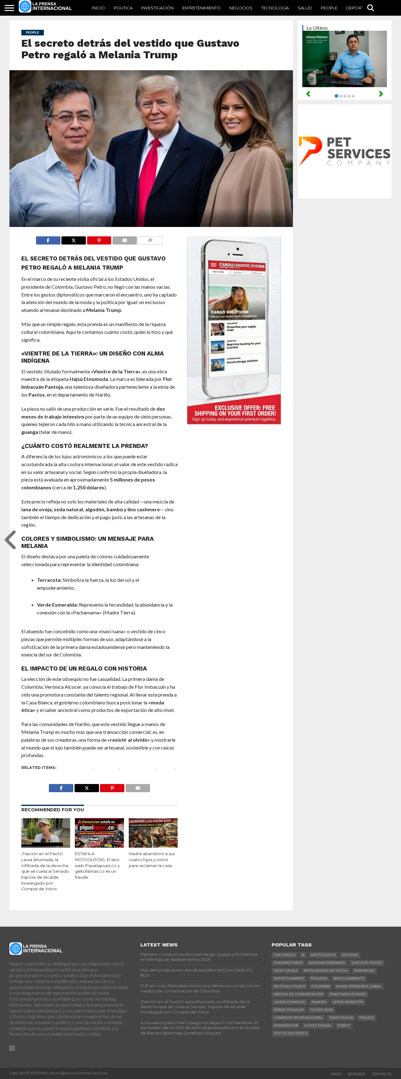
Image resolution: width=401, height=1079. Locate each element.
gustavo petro (366, 963)
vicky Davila (286, 971)
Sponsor (357, 1074)
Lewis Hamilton (348, 1002)
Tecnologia (275, 7)
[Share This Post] (73, 239)
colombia (320, 986)
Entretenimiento (201, 7)
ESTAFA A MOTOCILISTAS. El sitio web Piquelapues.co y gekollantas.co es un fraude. (97, 865)
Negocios (241, 7)
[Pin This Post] (99, 239)
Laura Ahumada (289, 1002)
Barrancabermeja (327, 963)
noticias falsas (289, 986)
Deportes (357, 7)
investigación (157, 7)
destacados (323, 955)
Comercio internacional (298, 1018)
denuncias (364, 971)
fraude (366, 1018)
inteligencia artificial (326, 971)
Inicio (98, 7)
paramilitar (286, 1026)
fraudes (318, 978)
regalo (166, 767)
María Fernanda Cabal (358, 986)
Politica (123, 7)
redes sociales (289, 1010)
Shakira (319, 1002)
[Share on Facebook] (48, 239)
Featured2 (106, 767)
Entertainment (289, 978)
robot (344, 1026)
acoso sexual (317, 1026)
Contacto (382, 1074)
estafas (350, 955)
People (329, 7)
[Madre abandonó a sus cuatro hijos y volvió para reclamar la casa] (153, 846)
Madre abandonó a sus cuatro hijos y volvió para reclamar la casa (152, 859)
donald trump (75, 767)
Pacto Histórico (290, 1033)
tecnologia (321, 1010)
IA (303, 955)
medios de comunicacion (298, 994)
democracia (341, 1018)
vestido (30, 772)
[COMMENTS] (150, 239)
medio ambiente (349, 978)
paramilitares (288, 963)
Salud (305, 7)
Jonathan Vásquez (347, 994)
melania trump (138, 767)
